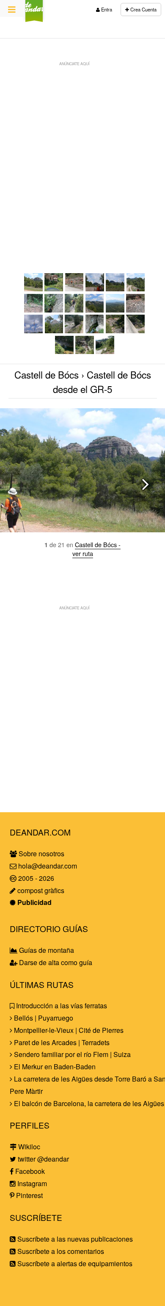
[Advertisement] (82, 152)
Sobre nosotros (40, 853)
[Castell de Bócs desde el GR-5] (33, 288)
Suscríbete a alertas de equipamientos (74, 1263)
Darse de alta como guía (54, 962)
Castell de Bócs (46, 374)
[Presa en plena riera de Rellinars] (135, 330)
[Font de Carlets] (94, 330)
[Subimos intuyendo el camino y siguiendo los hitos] (135, 310)
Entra (106, 9)
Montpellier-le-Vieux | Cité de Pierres (68, 1030)
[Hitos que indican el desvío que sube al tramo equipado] (33, 310)
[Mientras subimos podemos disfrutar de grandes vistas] (115, 310)
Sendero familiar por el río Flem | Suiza (71, 1054)
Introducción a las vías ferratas (60, 1005)
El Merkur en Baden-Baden (54, 1066)
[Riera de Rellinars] (74, 330)
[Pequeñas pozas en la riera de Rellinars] (115, 330)
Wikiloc (28, 1146)
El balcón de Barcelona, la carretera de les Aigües (88, 1103)
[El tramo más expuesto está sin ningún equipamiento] (94, 310)
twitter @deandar (42, 1159)
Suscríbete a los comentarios (60, 1251)
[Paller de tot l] (135, 288)
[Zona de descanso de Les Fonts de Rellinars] (64, 351)
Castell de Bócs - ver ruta (96, 549)
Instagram (31, 1183)
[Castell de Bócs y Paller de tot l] (115, 288)
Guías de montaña (45, 950)
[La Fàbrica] (53, 288)
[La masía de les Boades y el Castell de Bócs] (94, 288)
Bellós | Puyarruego (42, 1018)
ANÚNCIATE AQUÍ (74, 63)
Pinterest (28, 1195)
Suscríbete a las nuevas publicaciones (74, 1239)
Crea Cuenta (143, 9)
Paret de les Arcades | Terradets (61, 1042)
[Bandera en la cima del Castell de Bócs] (33, 330)
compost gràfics (40, 890)
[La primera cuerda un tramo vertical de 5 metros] (53, 310)
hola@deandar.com (47, 866)
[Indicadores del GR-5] (74, 288)
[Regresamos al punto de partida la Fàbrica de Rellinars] (105, 351)
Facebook (29, 1171)
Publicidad (34, 902)
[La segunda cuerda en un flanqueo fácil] (74, 310)
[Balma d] (84, 351)
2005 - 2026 (35, 878)
